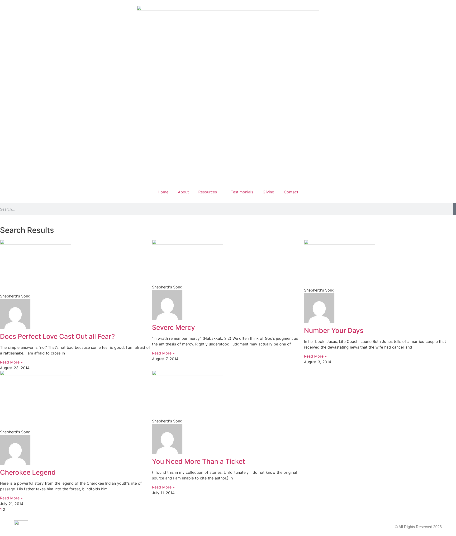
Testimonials (242, 192)
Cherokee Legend (28, 472)
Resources (207, 192)
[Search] (454, 209)
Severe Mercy (173, 327)
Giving (268, 192)
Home (163, 192)
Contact (291, 192)
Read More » (11, 362)
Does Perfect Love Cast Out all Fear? (57, 336)
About (183, 192)
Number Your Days (333, 330)
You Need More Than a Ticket (198, 461)
